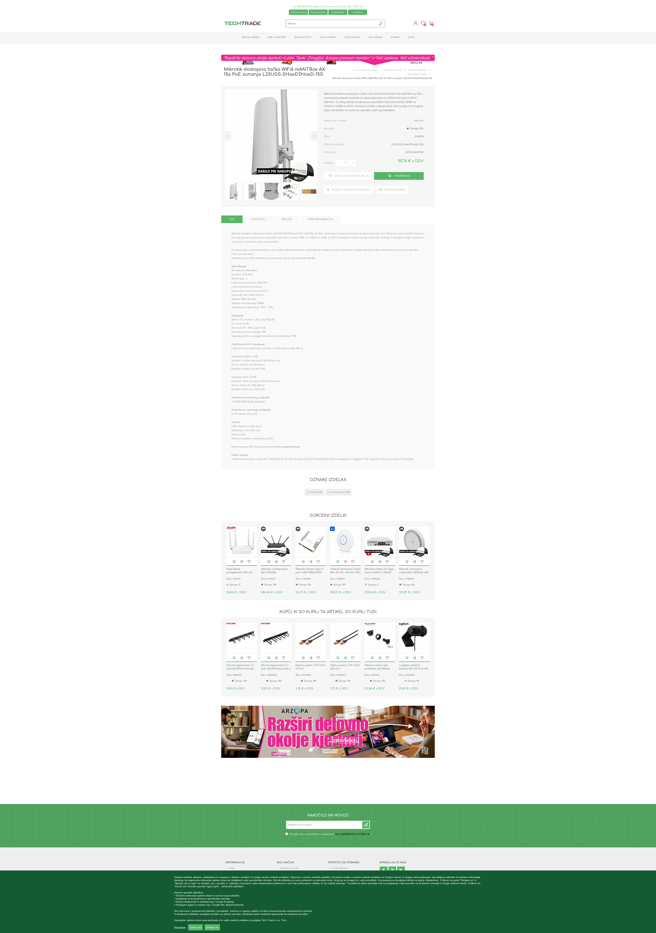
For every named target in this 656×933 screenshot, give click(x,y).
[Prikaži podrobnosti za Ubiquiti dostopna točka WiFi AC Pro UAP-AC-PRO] (345, 541)
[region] (328, 901)
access (314, 492)
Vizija (232, 868)
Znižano (357, 12)
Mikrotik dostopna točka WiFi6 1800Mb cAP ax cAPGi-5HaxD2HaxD (413, 572)
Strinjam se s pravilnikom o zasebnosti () (330, 834)
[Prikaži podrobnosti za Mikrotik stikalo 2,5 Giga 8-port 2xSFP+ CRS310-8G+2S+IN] (380, 541)
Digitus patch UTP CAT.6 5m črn (310, 667)
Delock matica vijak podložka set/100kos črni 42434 (377, 668)
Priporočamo (318, 12)
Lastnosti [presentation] (258, 219)
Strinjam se (212, 927)
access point (337, 492)
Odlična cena (298, 12)
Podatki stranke (289, 868)
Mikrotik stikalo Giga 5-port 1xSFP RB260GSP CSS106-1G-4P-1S (310, 572)
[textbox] (331, 24)
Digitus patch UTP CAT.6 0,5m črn (345, 667)
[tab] (232, 219)
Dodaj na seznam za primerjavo (241, 561)
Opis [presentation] (232, 219)
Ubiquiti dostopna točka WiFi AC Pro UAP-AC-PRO (345, 571)
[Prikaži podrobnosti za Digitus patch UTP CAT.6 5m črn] (311, 638)
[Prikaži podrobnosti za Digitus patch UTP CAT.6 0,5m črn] (345, 638)
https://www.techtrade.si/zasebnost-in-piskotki (287, 911)
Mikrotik (419, 120)
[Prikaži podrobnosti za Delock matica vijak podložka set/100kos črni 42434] (380, 638)
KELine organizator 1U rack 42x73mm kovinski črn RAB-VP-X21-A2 (240, 668)
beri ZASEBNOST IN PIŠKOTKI (352, 834)
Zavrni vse (195, 927)
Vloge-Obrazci (339, 868)
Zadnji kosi (338, 12)
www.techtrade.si (211, 920)
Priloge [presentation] (286, 219)
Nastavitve (180, 927)
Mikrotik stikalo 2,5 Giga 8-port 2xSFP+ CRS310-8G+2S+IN (379, 572)
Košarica (431, 23)
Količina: (329, 163)
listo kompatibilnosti (288, 447)
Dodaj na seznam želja (249, 561)
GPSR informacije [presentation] (320, 219)
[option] (233, 191)
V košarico (234, 561)
